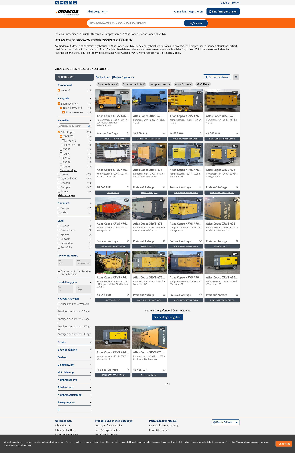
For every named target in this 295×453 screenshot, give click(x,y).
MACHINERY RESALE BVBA (186, 192)
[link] (112, 100)
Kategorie (63, 98)
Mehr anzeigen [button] (68, 170)
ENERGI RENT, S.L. (149, 192)
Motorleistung (66, 372)
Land (61, 220)
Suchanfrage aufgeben (167, 317)
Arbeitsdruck (65, 387)
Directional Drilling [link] (149, 375)
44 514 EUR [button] (104, 295)
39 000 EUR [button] (140, 133)
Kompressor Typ (67, 380)
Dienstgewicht (66, 365)
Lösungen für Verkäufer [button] (108, 425)
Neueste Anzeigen (68, 298)
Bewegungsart (66, 402)
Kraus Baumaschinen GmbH (149, 138)
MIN (59, 260)
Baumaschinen (69, 34)
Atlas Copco (131, 34)
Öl (59, 410)
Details (62, 342)
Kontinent (63, 203)
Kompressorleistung (70, 395)
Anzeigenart (65, 85)
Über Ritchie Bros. (65, 430)
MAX (78, 260)
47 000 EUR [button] (213, 133)
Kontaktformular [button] (159, 430)
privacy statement (12, 445)
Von (59, 287)
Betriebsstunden (67, 349)
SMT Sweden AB (113, 300)
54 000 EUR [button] (177, 133)
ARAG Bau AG (113, 192)
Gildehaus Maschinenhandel (113, 138)
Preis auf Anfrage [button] (107, 133)
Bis (78, 287)
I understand (284, 444)
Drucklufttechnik (91, 34)
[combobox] (213, 422)
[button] (74, 77)
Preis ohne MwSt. (68, 255)
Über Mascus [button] (63, 425)
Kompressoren (112, 34)
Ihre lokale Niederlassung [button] (164, 425)
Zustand (62, 357)
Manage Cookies (251, 442)
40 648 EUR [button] (104, 187)
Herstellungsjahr (67, 282)
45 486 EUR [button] (140, 370)
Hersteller (63, 120)
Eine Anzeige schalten (224, 11)
